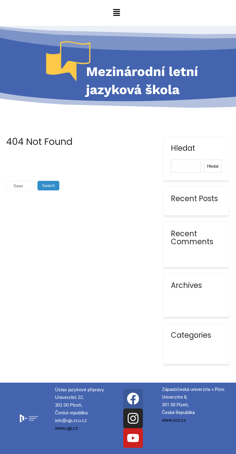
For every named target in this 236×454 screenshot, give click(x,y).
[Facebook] (133, 398)
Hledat (183, 149)
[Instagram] (133, 418)
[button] (117, 13)
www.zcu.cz (174, 420)
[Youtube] (133, 438)
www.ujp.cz (66, 428)
